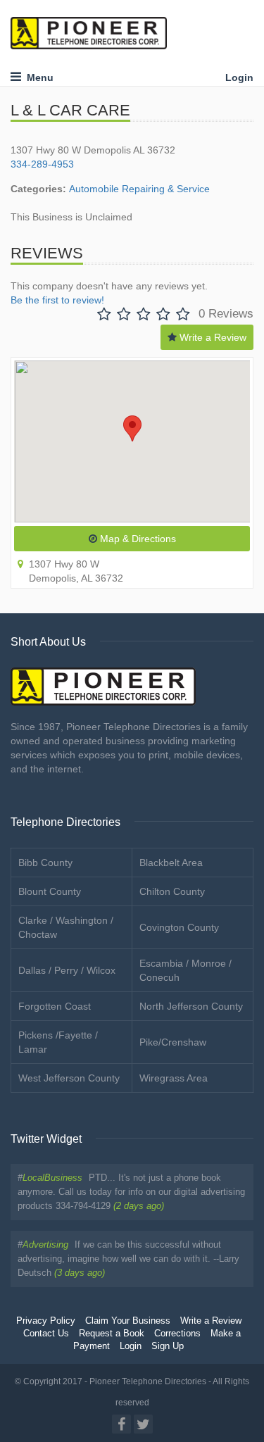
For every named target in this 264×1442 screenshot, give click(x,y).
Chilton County (172, 891)
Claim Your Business (127, 1321)
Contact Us (46, 1333)
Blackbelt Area (171, 862)
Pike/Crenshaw (172, 1042)
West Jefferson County (69, 1078)
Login (239, 77)
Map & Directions (136, 538)
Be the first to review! (57, 300)
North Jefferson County (191, 1006)
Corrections (177, 1333)
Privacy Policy (45, 1321)
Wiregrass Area (173, 1078)
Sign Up (167, 1346)
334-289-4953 (42, 164)
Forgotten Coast (54, 1006)
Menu (37, 77)
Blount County (49, 891)
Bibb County (45, 862)
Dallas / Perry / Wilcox (66, 970)
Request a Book (111, 1333)
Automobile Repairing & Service (139, 188)
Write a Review (211, 337)
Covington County (179, 927)
